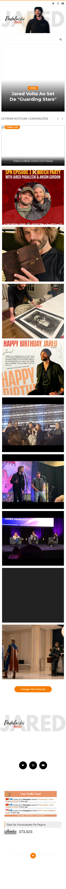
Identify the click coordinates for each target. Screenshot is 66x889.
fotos (33, 88)
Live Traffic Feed (31, 794)
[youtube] (63, 3)
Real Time (29, 815)
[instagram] (58, 3)
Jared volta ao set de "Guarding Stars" (33, 96)
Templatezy (40, 863)
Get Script (21, 815)
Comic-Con (12, 127)
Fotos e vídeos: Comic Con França (33, 160)
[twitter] (53, 3)
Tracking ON (39, 815)
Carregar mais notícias (33, 689)
